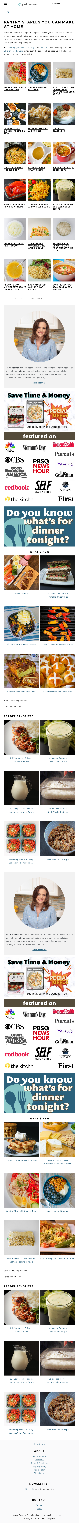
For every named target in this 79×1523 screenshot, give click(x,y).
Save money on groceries (15, 700)
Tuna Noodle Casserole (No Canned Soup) (36, 246)
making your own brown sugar (22, 47)
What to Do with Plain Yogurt (14, 245)
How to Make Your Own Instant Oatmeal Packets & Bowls (64, 90)
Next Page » (36, 298)
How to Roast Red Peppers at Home (14, 205)
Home (6, 12)
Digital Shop (39, 1473)
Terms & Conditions (39, 1463)
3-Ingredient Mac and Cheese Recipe (39, 205)
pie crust (44, 47)
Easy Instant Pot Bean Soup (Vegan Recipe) (63, 287)
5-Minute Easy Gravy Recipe (36, 169)
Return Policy (39, 1470)
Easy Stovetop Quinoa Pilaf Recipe (37, 287)
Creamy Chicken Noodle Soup (13, 169)
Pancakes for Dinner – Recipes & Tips (14, 131)
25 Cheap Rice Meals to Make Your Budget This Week (63, 247)
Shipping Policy (39, 1466)
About (39, 1509)
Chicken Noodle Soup (14, 51)
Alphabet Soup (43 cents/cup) (63, 169)
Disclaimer (39, 1460)
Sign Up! (29, 1489)
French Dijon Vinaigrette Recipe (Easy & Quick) (15, 287)
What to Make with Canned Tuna (15, 88)
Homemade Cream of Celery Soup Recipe (63, 206)
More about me (40, 383)
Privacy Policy (39, 1456)
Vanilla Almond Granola (37, 88)
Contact (39, 1505)
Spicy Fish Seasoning (59, 130)
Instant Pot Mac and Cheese (38, 130)
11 (26, 298)
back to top (39, 1444)
